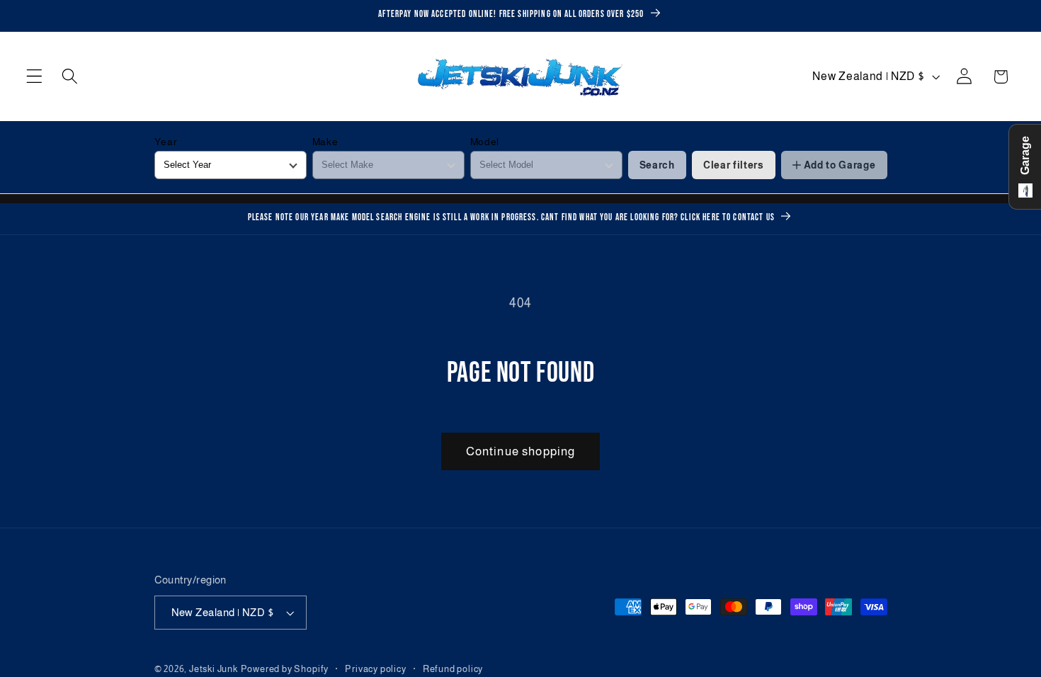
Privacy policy (375, 669)
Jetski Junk (213, 669)
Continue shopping (521, 451)
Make (325, 141)
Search (657, 165)
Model (484, 141)
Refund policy (453, 669)
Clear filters (733, 165)
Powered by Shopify (285, 669)
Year (166, 141)
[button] (34, 77)
